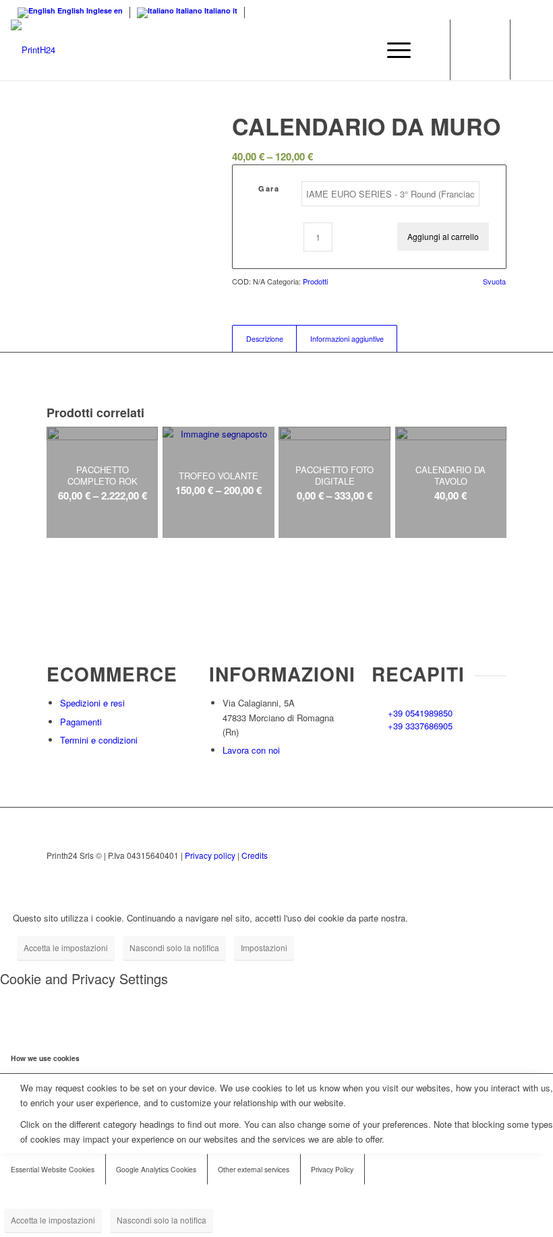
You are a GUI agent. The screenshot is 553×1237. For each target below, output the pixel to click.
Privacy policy (210, 855)
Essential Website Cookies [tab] (52, 1169)
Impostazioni (264, 947)
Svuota (494, 281)
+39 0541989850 (420, 712)
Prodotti (315, 281)
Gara (268, 188)
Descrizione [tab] (264, 339)
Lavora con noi (251, 750)
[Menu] (392, 50)
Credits (254, 855)
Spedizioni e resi (92, 702)
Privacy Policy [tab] (332, 1169)
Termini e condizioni (99, 739)
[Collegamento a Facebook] (532, 50)
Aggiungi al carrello (443, 236)
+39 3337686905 (420, 725)
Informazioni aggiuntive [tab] (347, 339)
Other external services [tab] (253, 1169)
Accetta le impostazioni (66, 947)
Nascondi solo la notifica (174, 947)
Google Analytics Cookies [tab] (156, 1169)
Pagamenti (81, 721)
